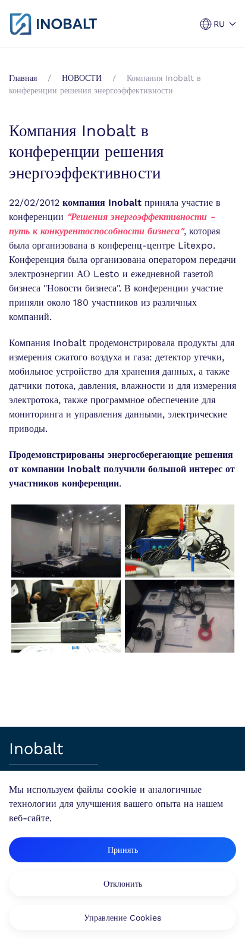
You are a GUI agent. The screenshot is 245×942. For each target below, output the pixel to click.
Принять (123, 850)
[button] (218, 24)
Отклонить (122, 883)
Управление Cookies (122, 917)
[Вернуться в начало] (53, 24)
